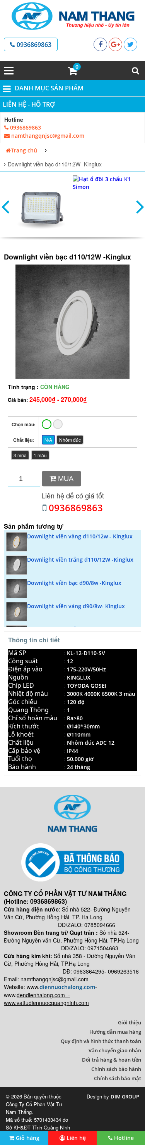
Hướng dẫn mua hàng (115, 1031)
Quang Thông (28, 710)
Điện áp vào (25, 669)
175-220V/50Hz (86, 669)
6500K (110, 693)
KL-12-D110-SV (86, 653)
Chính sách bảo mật (117, 1078)
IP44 (72, 750)
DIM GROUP (125, 1096)
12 (70, 661)
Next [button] (140, 206)
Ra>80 (75, 718)
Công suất (23, 661)
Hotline (123, 1138)
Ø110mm (78, 734)
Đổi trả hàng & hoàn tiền (111, 1059)
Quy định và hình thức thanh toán (101, 1041)
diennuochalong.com (67, 987)
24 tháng (78, 767)
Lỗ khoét (21, 734)
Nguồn (18, 677)
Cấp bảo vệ (24, 750)
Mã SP (17, 653)
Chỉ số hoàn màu (32, 718)
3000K (75, 693)
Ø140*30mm (83, 726)
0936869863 (33, 44)
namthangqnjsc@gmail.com (47, 135)
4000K (92, 693)
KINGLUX (78, 677)
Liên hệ (75, 1138)
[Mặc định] (46, 424)
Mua (64, 479)
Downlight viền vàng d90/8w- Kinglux (76, 606)
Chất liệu (21, 742)
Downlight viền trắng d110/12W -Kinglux (80, 559)
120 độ (76, 702)
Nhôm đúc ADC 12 (90, 742)
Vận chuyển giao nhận (115, 1050)
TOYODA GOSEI (86, 685)
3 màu (127, 693)
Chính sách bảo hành (116, 1068)
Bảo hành (22, 767)
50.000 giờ (80, 759)
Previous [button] (5, 206)
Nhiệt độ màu (28, 693)
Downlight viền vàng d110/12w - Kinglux (80, 536)
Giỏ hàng (26, 1138)
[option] (42, 206)
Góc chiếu (22, 702)
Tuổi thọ (20, 759)
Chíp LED (21, 685)
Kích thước (23, 726)
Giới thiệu (129, 1022)
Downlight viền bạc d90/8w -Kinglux (74, 582)
